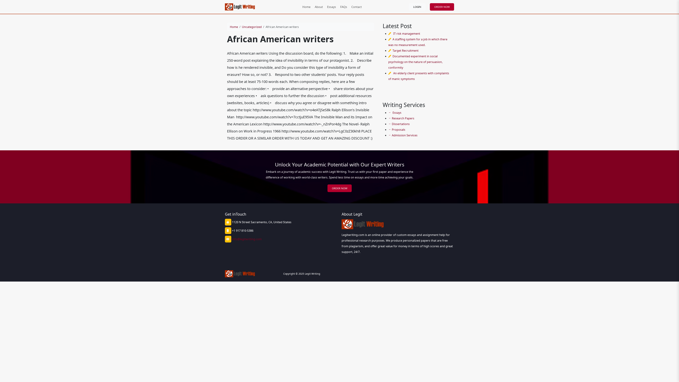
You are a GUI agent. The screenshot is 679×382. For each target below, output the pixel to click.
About (319, 7)
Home (306, 7)
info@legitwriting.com (247, 239)
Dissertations (401, 124)
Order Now (339, 188)
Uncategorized (252, 27)
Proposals (398, 130)
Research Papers (403, 118)
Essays (331, 7)
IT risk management (406, 34)
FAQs (343, 7)
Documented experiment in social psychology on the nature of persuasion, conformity (415, 62)
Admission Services (404, 135)
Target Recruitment (406, 51)
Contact (356, 7)
